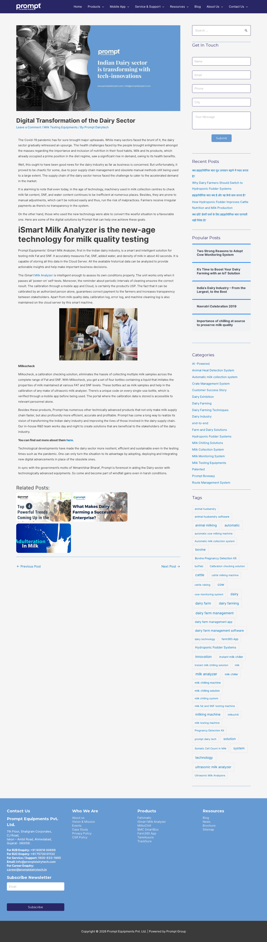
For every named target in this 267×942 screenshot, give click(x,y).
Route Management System (211, 482)
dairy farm (203, 603)
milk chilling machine (208, 682)
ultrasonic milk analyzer (213, 767)
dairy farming (229, 603)
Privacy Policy (81, 833)
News (207, 821)
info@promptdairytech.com (36, 862)
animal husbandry (205, 508)
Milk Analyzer (43, 275)
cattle (199, 575)
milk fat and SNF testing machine (215, 706)
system (239, 748)
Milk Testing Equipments (61, 127)
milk (237, 665)
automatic (232, 525)
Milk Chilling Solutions (207, 443)
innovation (203, 657)
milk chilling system (206, 698)
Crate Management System (211, 383)
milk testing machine (207, 722)
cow (221, 584)
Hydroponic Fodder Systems (211, 436)
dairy (234, 594)
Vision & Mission (83, 821)
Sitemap (208, 829)
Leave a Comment (28, 127)
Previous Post (29, 566)
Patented (198, 469)
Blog (206, 818)
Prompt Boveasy (203, 476)
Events (77, 825)
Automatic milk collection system (214, 377)
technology (204, 757)
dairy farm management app (213, 622)
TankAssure (145, 837)
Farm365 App (146, 833)
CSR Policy (79, 837)
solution (229, 739)
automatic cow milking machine (214, 533)
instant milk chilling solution (211, 665)
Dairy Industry (201, 416)
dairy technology (205, 639)
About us (78, 818)
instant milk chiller (231, 657)
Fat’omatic (144, 818)
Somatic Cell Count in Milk (210, 748)
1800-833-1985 (49, 858)
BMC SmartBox (148, 829)
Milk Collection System (208, 449)
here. (70, 440)
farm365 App (230, 639)
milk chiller (231, 674)
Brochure (209, 825)
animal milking (206, 525)
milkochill (233, 714)
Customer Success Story (209, 390)
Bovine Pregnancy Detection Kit (216, 558)
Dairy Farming (201, 403)
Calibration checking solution (227, 566)
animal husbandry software (212, 516)
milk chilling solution (207, 690)
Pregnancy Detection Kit (209, 730)
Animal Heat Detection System (213, 370)
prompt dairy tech (205, 739)
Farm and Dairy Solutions (209, 430)
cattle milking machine (225, 575)
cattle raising (202, 584)
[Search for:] (221, 30)
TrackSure (144, 841)
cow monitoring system (209, 594)
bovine (200, 549)
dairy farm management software (219, 630)
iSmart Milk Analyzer (151, 821)
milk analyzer (206, 674)
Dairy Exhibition (203, 397)
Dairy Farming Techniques (210, 410)
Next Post (170, 566)
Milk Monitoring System (208, 456)
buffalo (199, 566)
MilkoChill (144, 825)
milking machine (207, 714)
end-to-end (200, 423)
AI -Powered (201, 363)
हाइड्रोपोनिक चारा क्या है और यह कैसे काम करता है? (219, 195)
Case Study (80, 829)
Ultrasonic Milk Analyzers (210, 775)
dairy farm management (214, 613)
